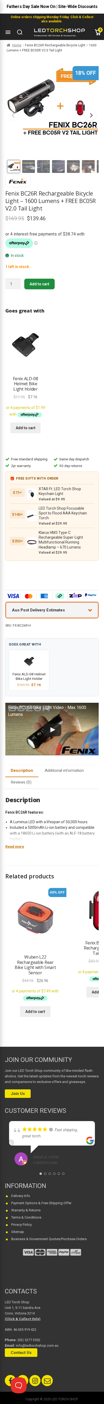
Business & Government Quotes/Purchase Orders (49, 1239)
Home (16, 45)
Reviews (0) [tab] (21, 782)
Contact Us (21, 1352)
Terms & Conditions (26, 1217)
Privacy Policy (21, 1225)
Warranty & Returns (26, 1210)
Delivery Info (20, 1196)
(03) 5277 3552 (29, 1340)
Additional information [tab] (64, 770)
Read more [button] (14, 847)
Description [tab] (22, 770)
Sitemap (17, 1232)
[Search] (19, 32)
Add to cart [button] (25, 428)
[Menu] (8, 32)
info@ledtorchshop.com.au (37, 1346)
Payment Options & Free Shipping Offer (41, 1203)
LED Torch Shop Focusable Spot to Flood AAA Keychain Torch (63, 513)
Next (90, 115)
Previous (13, 115)
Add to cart (39, 284)
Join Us (18, 1093)
